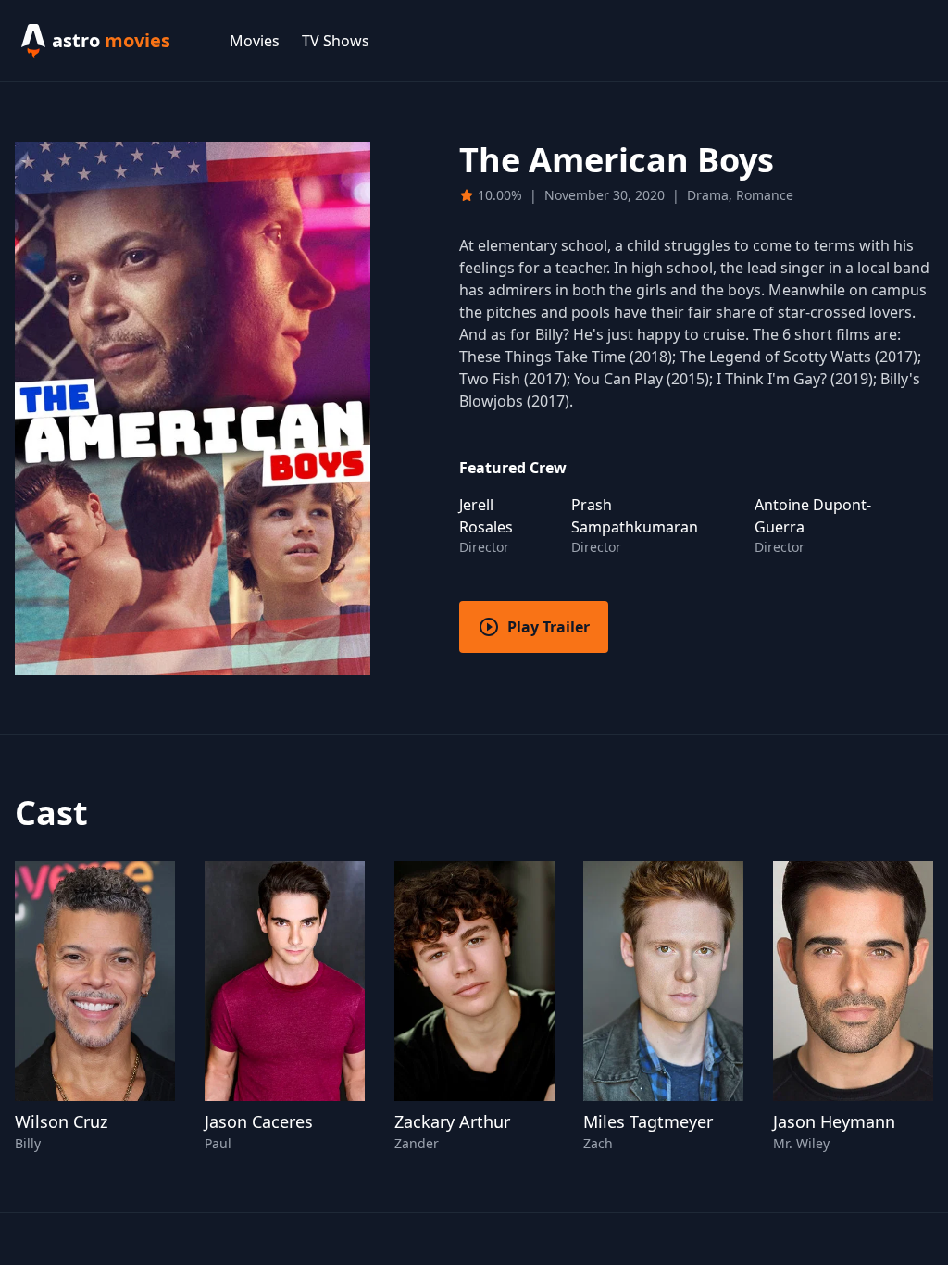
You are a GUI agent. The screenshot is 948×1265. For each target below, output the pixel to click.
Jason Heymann (834, 1121)
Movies (255, 41)
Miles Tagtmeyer (648, 1121)
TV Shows (335, 41)
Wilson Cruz (61, 1121)
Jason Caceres (259, 1121)
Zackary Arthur (452, 1121)
